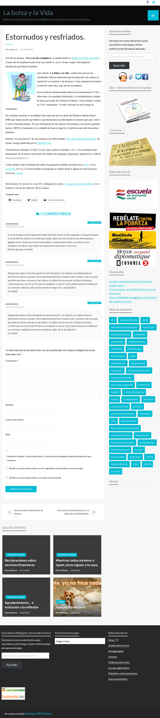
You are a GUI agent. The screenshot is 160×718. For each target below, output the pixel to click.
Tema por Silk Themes (38, 713)
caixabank (140, 334)
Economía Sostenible (121, 377)
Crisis (60, 602)
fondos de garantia (134, 392)
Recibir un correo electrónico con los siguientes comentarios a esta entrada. (46, 468)
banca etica (149, 327)
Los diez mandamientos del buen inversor (131, 281)
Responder (94, 222)
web (86, 164)
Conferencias (134, 349)
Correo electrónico (14, 419)
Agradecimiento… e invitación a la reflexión (22, 605)
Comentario (12, 360)
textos (149, 457)
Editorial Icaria (44, 143)
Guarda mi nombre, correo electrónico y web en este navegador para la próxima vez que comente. (49, 458)
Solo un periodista (117, 678)
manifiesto (145, 413)
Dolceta (112, 656)
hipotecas (148, 399)
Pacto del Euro (128, 421)
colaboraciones (136, 341)
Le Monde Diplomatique (122, 413)
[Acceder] (138, 76)
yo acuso (115, 471)
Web (7, 434)
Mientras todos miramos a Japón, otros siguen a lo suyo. (77, 562)
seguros (139, 449)
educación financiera (122, 385)
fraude (114, 399)
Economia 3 (117, 370)
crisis (132, 356)
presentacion (142, 435)
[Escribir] (131, 76)
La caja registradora (119, 667)
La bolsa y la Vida (28, 12)
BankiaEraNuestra (120, 334)
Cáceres (19, 173)
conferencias (118, 356)
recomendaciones (120, 449)
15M (113, 320)
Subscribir (119, 65)
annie (145, 320)
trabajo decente (119, 464)
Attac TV (113, 639)
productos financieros (122, 442)
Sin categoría (117, 457)
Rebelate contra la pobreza (122, 673)
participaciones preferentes (125, 428)
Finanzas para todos (119, 662)
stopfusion (135, 457)
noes (113, 421)
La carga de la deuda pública (79, 184)
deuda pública (138, 363)
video (136, 464)
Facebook (10, 169)
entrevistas (144, 385)
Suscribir (12, 664)
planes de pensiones (121, 435)
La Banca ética (117, 285)
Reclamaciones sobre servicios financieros (20, 562)
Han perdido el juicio (71, 607)
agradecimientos (128, 320)
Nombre (9, 404)
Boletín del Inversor (118, 645)
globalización (130, 399)
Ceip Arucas (11, 224)
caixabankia (117, 341)
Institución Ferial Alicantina (85, 58)
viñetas (147, 464)
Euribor (115, 392)
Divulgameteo (115, 651)
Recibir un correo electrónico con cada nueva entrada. (35, 477)
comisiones (116, 349)
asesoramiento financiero (124, 327)
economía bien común (139, 370)
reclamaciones (147, 442)
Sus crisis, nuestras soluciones (81, 138)
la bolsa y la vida (119, 406)
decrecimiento (118, 363)
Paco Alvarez (12, 49)
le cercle (137, 406)
